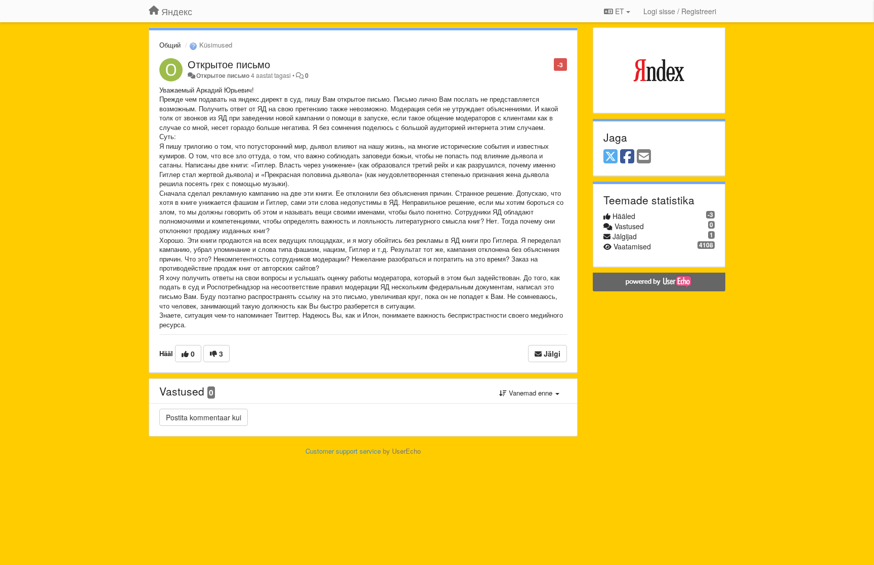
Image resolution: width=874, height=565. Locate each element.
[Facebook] (627, 156)
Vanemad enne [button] (530, 393)
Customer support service (343, 451)
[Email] (644, 156)
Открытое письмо (229, 64)
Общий (170, 45)
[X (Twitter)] (610, 156)
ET (619, 11)
